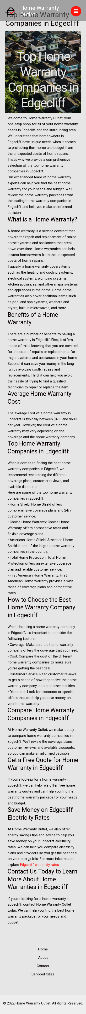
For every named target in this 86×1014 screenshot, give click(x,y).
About (43, 957)
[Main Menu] (76, 11)
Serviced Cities (43, 974)
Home (43, 949)
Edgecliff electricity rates (39, 865)
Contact (43, 966)
